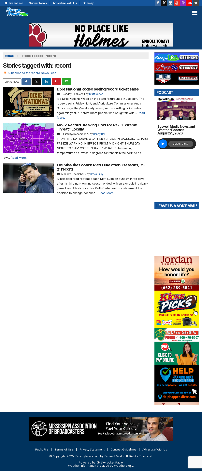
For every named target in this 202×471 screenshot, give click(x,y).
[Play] (162, 143)
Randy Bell (99, 133)
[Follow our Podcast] (183, 3)
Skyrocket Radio (111, 462)
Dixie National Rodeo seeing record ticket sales (98, 89)
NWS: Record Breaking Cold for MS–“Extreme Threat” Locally (97, 127)
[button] (194, 13)
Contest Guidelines (123, 449)
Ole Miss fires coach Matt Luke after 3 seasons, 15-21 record (101, 167)
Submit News (38, 3)
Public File (41, 449)
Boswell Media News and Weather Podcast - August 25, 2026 (176, 130)
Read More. (19, 157)
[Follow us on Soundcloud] (189, 3)
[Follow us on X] (164, 3)
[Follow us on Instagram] (170, 3)
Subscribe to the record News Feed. (32, 73)
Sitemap (88, 3)
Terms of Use (63, 449)
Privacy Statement (92, 449)
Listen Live (15, 3)
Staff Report (96, 93)
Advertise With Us (65, 3)
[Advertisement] (101, 35)
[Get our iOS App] (196, 3)
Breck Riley (96, 174)
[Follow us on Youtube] (177, 3)
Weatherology (123, 465)
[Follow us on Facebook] (158, 3)
